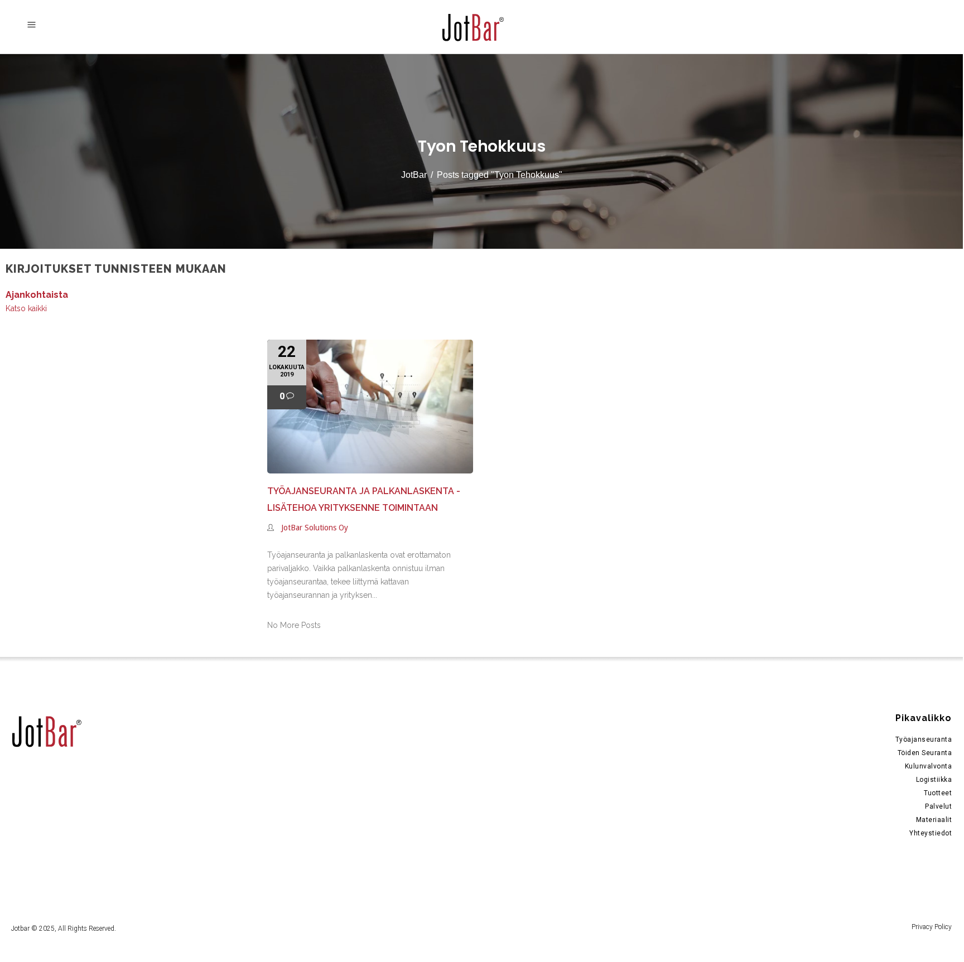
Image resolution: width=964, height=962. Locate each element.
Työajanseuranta (923, 739)
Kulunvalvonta (928, 766)
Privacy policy (932, 927)
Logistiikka (934, 779)
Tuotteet (938, 793)
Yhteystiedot (930, 833)
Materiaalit (934, 819)
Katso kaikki (26, 308)
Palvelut (938, 806)
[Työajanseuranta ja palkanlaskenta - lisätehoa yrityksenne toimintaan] (370, 406)
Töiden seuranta (925, 753)
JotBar (414, 175)
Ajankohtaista (37, 294)
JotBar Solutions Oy (314, 527)
